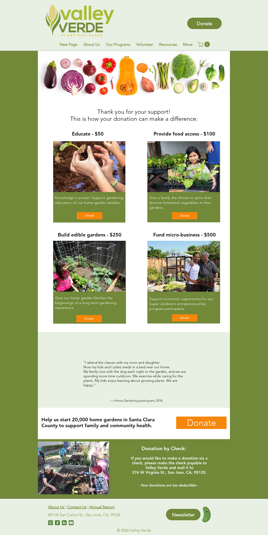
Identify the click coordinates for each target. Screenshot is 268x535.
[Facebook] (57, 522)
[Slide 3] (129, 402)
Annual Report (102, 507)
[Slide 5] (142, 402)
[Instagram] (50, 522)
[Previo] (41, 370)
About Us (56, 507)
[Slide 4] (134, 402)
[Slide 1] (138, 402)
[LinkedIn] (64, 522)
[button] (91, 44)
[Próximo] (226, 370)
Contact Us (77, 507)
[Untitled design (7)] (71, 522)
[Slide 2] (125, 402)
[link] (204, 44)
